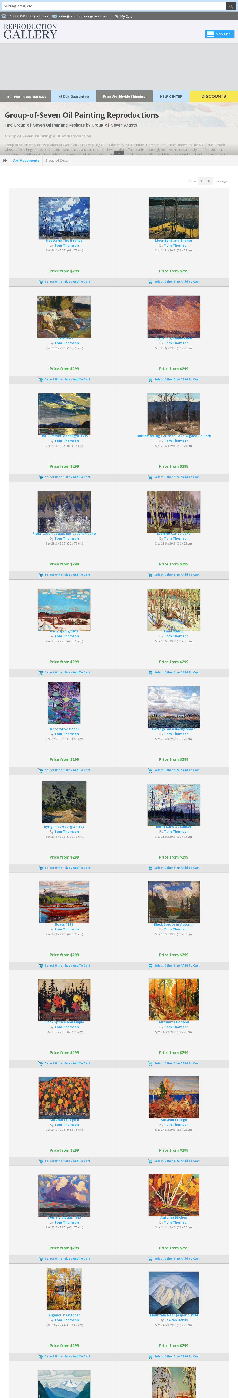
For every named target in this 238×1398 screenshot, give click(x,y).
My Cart (126, 16)
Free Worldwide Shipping (124, 96)
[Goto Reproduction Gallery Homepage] (5, 160)
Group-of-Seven (57, 160)
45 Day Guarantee (74, 96)
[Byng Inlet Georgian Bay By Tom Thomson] (64, 822)
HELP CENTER (171, 96)
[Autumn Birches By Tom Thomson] (174, 1215)
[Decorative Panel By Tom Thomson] (64, 722)
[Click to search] (231, 6)
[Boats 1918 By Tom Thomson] (64, 921)
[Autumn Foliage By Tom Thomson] (174, 1117)
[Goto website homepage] (30, 37)
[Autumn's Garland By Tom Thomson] (174, 1019)
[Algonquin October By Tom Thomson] (64, 1309)
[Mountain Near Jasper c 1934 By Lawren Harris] (174, 1312)
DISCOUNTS (214, 96)
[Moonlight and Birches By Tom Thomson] (174, 237)
